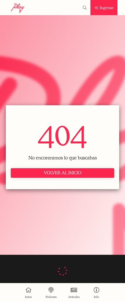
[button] (84, 7)
